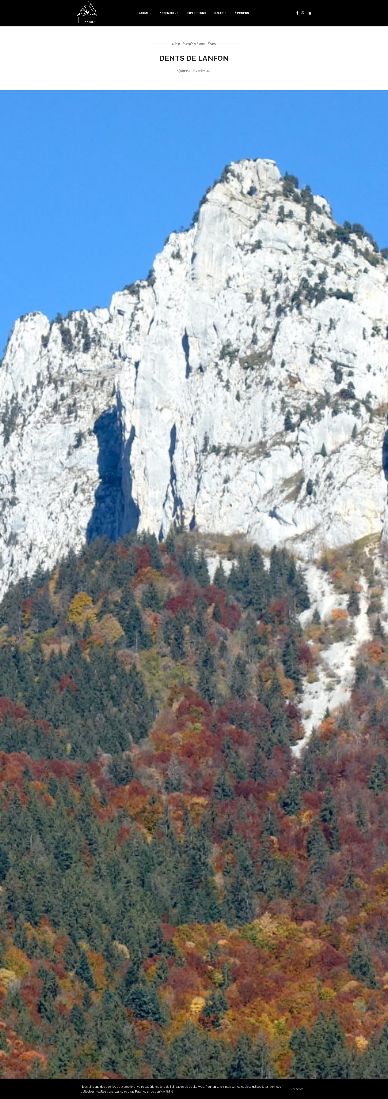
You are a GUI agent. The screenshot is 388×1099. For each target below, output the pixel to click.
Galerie (220, 13)
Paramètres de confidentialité (154, 1091)
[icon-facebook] (298, 13)
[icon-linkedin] (309, 13)
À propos (242, 13)
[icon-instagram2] (304, 13)
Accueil (145, 13)
